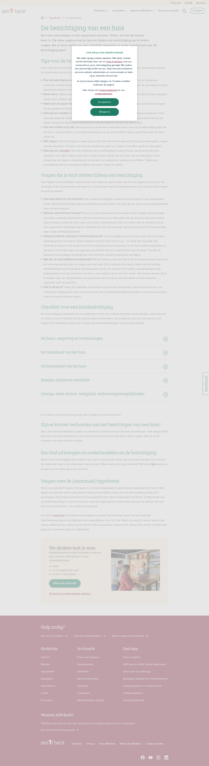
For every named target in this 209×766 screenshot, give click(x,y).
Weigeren (104, 111)
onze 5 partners (114, 61)
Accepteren (104, 102)
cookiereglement (103, 93)
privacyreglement (108, 90)
